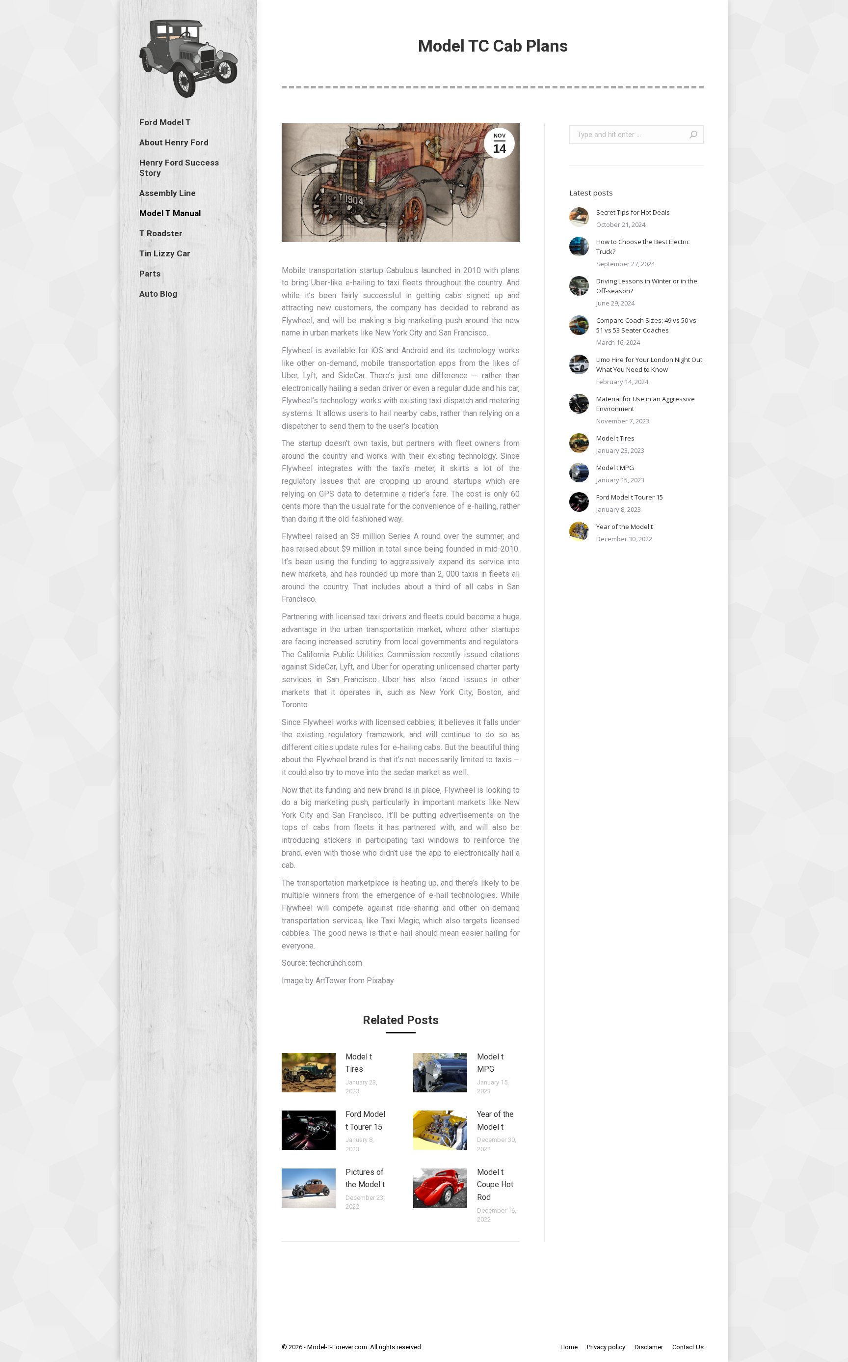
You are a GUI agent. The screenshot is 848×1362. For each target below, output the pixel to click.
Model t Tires (358, 1063)
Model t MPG (490, 1063)
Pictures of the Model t (365, 1178)
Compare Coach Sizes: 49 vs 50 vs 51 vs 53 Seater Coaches (646, 325)
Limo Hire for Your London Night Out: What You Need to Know (650, 364)
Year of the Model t (495, 1121)
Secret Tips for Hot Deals (633, 212)
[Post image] (309, 1072)
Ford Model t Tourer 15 (365, 1121)
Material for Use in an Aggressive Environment (645, 403)
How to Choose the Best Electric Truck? (642, 246)
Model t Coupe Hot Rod (495, 1184)
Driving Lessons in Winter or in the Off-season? (646, 286)
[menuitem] (165, 122)
